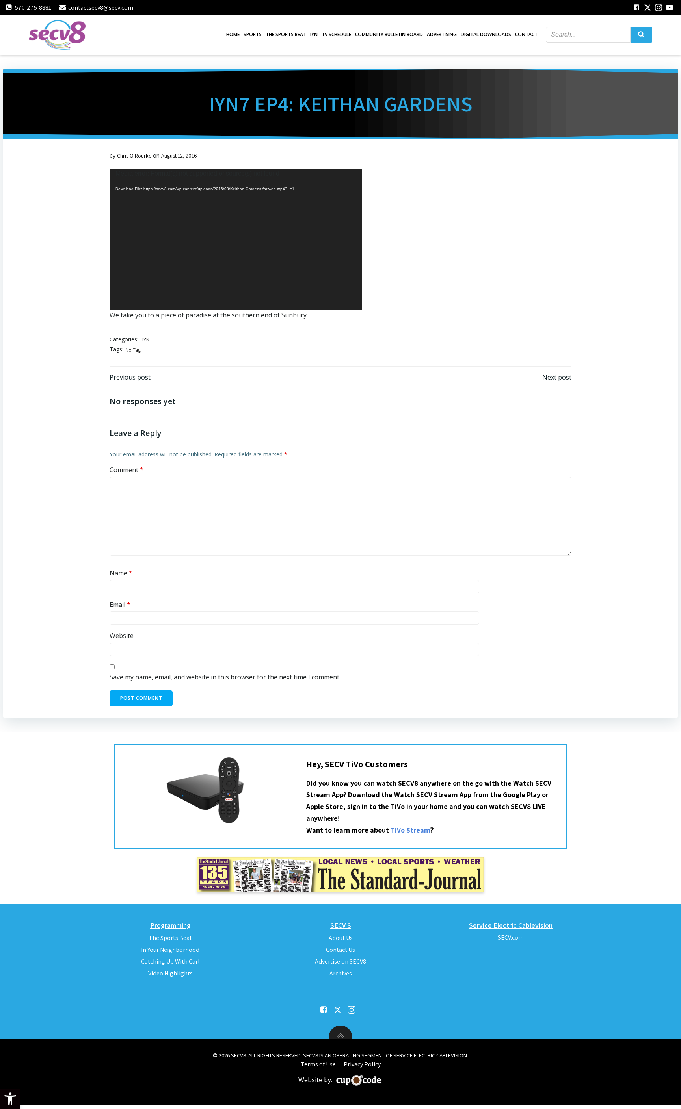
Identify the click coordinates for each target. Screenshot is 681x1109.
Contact (526, 34)
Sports (253, 34)
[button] (10, 1099)
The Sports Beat (286, 34)
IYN (314, 34)
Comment (126, 469)
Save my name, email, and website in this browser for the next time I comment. (225, 677)
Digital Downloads (486, 34)
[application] (236, 239)
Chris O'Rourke (134, 155)
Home (233, 34)
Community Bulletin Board (389, 34)
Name (121, 573)
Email (120, 604)
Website (122, 635)
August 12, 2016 (179, 155)
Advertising (442, 34)
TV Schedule (336, 34)
